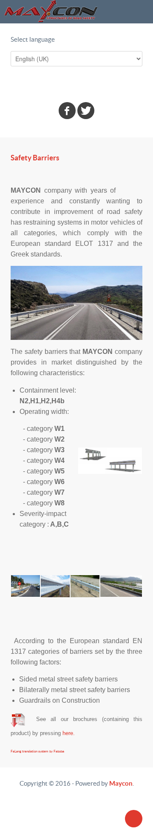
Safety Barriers (35, 158)
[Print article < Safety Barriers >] (130, 173)
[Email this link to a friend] (139, 173)
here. (68, 733)
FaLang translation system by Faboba (37, 751)
